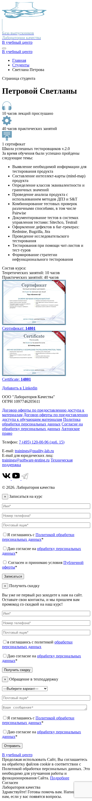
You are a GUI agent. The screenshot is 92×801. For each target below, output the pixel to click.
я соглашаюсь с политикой (37, 644)
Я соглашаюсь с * (38, 537)
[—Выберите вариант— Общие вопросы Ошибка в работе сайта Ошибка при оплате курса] (25, 688)
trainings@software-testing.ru (26, 460)
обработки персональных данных (37, 644)
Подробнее (59, 778)
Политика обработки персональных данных (41, 421)
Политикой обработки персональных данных (38, 537)
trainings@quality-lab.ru (34, 451)
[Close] (4, 48)
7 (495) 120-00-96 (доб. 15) (41, 442)
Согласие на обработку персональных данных (42, 426)
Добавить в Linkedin (19, 388)
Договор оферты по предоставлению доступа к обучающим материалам (45, 417)
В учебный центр (17, 42)
